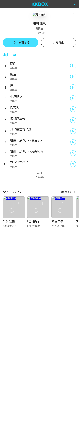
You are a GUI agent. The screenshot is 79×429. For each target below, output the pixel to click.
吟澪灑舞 (9, 221)
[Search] (75, 4)
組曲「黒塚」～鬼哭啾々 (27, 151)
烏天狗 (14, 107)
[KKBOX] (40, 4)
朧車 (13, 74)
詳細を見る (66, 191)
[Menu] (4, 4)
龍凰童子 (57, 221)
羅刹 (13, 63)
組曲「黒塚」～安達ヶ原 (27, 140)
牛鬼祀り (16, 96)
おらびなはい (19, 162)
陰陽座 (39, 28)
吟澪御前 (33, 221)
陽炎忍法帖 (17, 118)
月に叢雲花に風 (20, 129)
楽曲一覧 (9, 55)
